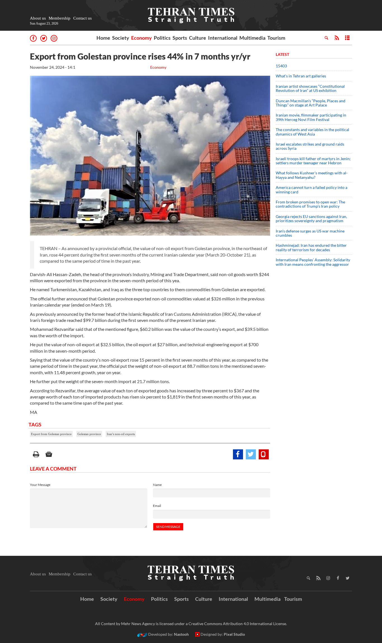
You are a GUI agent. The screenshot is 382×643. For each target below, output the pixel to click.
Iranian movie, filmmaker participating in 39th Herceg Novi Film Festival (311, 117)
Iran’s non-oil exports (121, 434)
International (222, 38)
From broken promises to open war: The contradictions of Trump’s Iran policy (310, 204)
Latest (282, 54)
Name (157, 485)
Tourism (276, 38)
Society (120, 38)
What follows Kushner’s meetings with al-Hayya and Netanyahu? (312, 174)
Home (103, 38)
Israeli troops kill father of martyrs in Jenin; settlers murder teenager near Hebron (313, 160)
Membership (59, 18)
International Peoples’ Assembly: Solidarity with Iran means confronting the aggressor (313, 261)
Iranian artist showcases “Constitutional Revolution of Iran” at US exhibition (310, 88)
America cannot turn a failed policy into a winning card (311, 189)
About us (38, 18)
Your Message (40, 485)
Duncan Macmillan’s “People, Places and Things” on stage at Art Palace (310, 102)
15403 (281, 65)
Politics (162, 38)
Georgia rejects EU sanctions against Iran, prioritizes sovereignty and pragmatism (311, 218)
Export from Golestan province (51, 434)
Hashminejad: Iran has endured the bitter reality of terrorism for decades (311, 247)
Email (157, 506)
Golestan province (89, 434)
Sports (180, 38)
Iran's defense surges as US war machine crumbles (310, 233)
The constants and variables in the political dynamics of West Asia (312, 131)
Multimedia (252, 38)
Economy (141, 38)
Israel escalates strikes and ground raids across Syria (310, 146)
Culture (197, 38)
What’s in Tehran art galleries (301, 75)
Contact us (82, 18)
